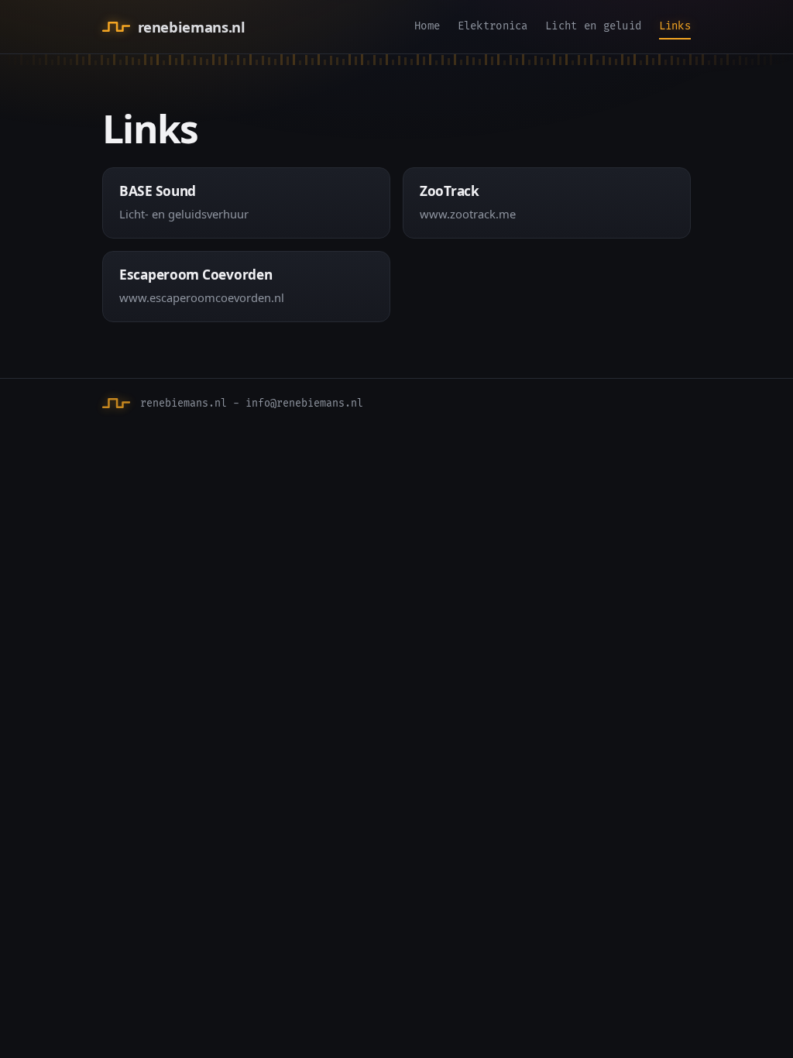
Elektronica (493, 26)
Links (675, 26)
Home (427, 26)
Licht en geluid (593, 26)
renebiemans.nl (191, 26)
